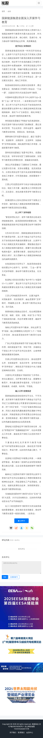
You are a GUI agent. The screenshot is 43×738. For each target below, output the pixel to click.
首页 (3, 11)
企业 (9, 11)
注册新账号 (14, 577)
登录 (4, 577)
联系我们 (21, 732)
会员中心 (29, 732)
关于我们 (13, 732)
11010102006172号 (21, 729)
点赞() (22, 521)
